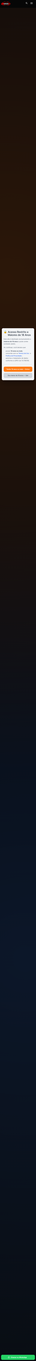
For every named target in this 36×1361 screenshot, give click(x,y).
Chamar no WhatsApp (19, 1357)
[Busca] (27, 3)
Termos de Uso (23, 353)
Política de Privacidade (14, 356)
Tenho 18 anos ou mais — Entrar (18, 369)
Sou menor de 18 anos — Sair (18, 375)
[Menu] (31, 3)
